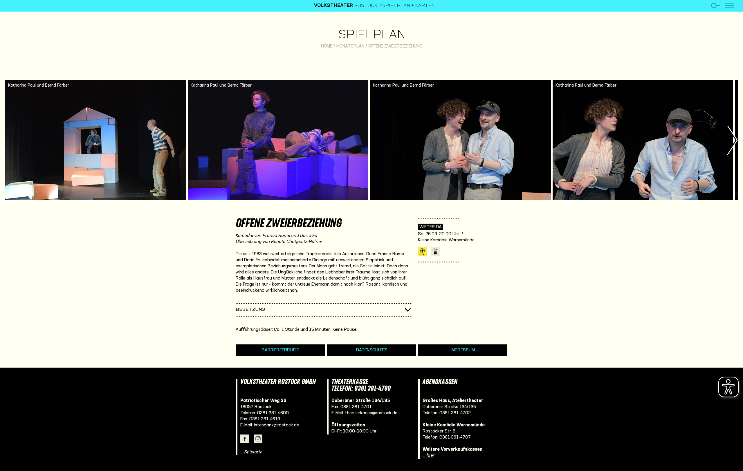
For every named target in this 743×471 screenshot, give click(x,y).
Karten (422, 251)
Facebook (244, 439)
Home (326, 46)
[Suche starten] (715, 5)
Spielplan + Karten (408, 5)
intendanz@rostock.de (276, 425)
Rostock (346, 5)
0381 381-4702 (455, 413)
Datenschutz (371, 350)
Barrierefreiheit (280, 350)
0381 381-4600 (273, 413)
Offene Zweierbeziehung (395, 46)
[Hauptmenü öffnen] (729, 5)
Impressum (463, 350)
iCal (435, 251)
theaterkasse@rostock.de (371, 413)
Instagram (258, 439)
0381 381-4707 (455, 437)
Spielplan (371, 35)
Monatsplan (350, 46)
